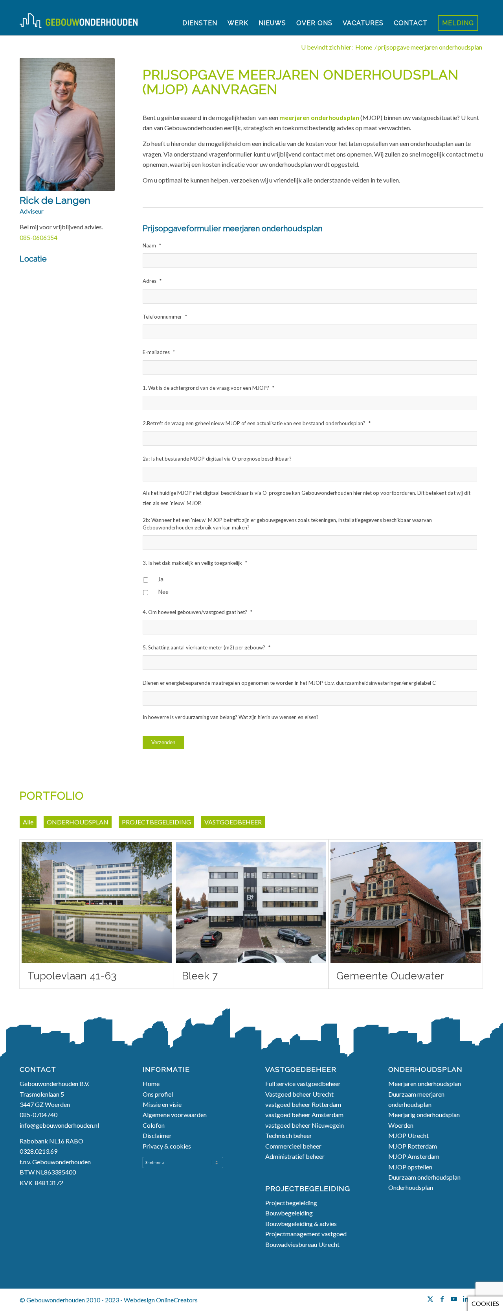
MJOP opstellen (410, 1167)
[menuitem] (199, 23)
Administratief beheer (295, 1156)
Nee (163, 591)
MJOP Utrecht (408, 1135)
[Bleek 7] (251, 902)
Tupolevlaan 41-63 (72, 976)
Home (152, 1083)
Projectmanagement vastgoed (306, 1233)
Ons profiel (158, 1094)
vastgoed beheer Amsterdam (304, 1114)
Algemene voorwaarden (175, 1114)
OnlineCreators (177, 1300)
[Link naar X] (430, 1299)
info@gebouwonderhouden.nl (59, 1125)
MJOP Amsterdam (413, 1156)
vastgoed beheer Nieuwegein (304, 1125)
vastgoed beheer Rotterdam (303, 1104)
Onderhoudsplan (410, 1187)
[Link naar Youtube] (454, 1299)
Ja (160, 579)
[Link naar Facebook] (442, 1299)
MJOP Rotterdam (412, 1146)
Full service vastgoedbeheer (303, 1083)
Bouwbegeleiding (289, 1213)
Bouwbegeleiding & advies (301, 1223)
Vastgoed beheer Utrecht (299, 1094)
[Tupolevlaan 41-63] (97, 902)
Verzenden (163, 742)
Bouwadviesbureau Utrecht (302, 1244)
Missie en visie (163, 1104)
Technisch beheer (289, 1135)
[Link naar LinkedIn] (466, 1299)
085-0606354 (38, 237)
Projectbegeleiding (291, 1202)
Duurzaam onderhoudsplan (425, 1177)
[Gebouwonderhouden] (79, 23)
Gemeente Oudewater (390, 976)
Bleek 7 (200, 976)
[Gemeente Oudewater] (406, 902)
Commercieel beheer (294, 1146)
